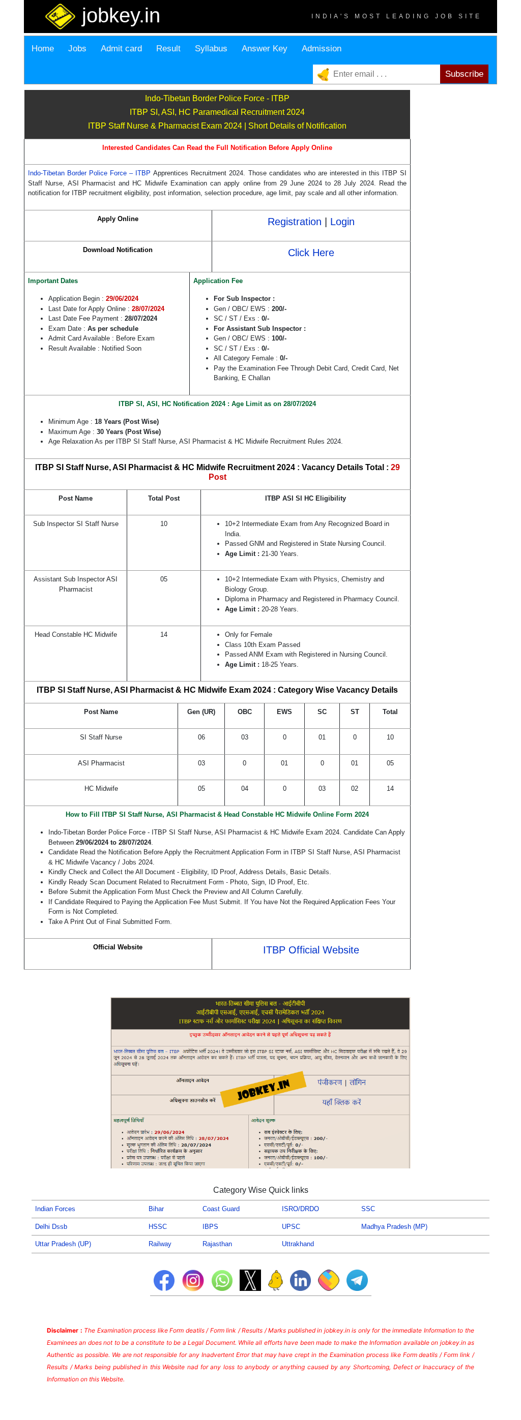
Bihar (156, 1209)
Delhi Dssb (51, 1226)
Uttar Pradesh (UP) (63, 1244)
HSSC (158, 1226)
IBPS (210, 1226)
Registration (296, 221)
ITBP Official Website (311, 949)
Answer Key (264, 48)
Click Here (311, 252)
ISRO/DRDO (300, 1209)
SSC (368, 1209)
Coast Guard (221, 1209)
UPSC (291, 1226)
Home (43, 48)
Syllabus (211, 48)
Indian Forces (55, 1209)
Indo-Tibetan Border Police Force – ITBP (90, 173)
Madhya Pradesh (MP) (394, 1226)
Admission (321, 48)
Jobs (77, 48)
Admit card (121, 48)
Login (342, 221)
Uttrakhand (298, 1244)
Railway (160, 1244)
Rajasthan (217, 1244)
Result (168, 48)
